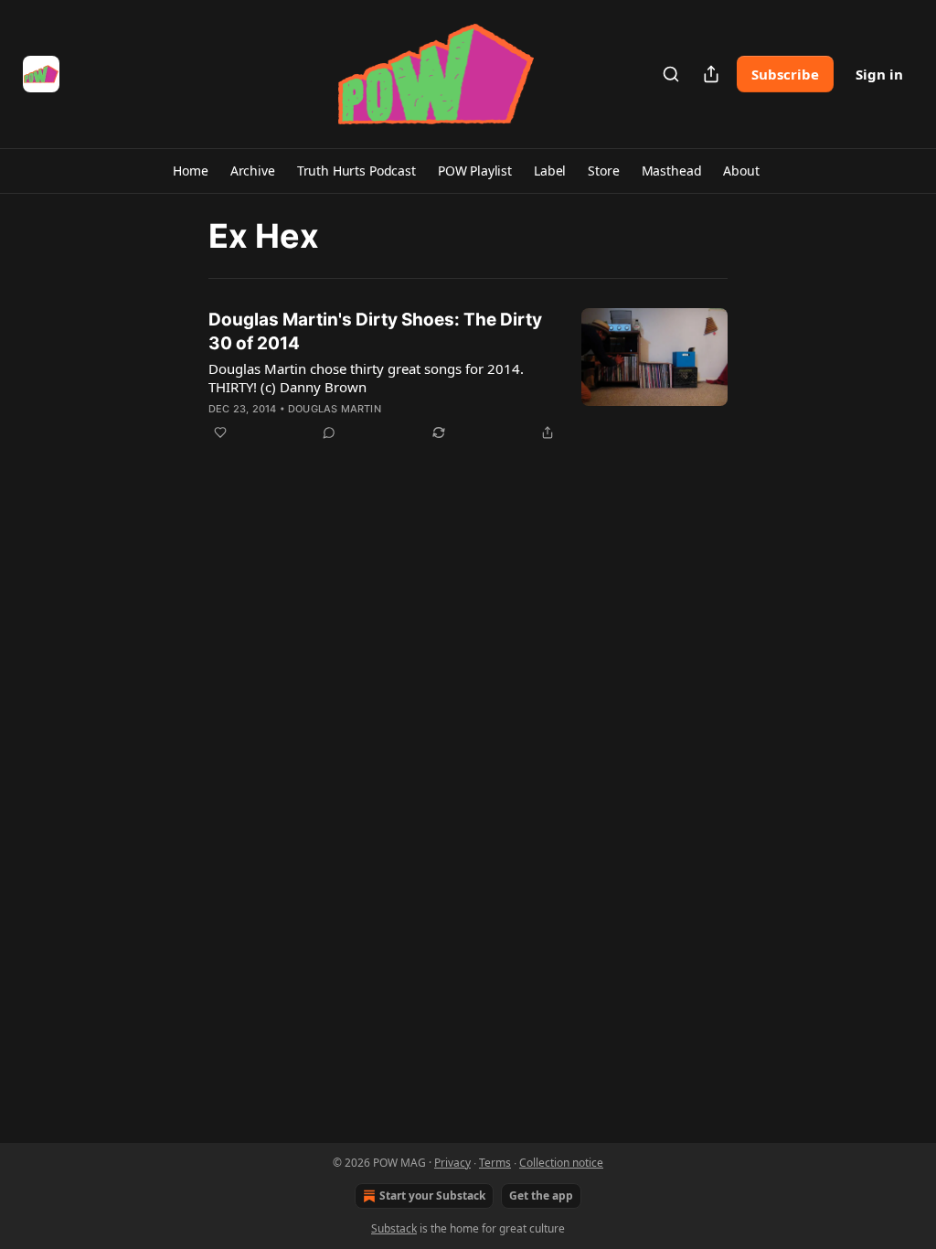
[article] (468, 376)
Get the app (541, 1195)
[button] (190, 171)
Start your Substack (432, 1195)
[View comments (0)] (329, 432)
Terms (495, 1162)
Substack (394, 1228)
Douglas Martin (334, 408)
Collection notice (561, 1162)
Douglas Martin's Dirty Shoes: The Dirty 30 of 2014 (375, 331)
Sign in (879, 74)
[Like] (220, 432)
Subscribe (785, 74)
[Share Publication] (711, 74)
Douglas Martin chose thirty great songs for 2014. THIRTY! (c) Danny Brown (366, 377)
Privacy (452, 1162)
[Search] (671, 74)
